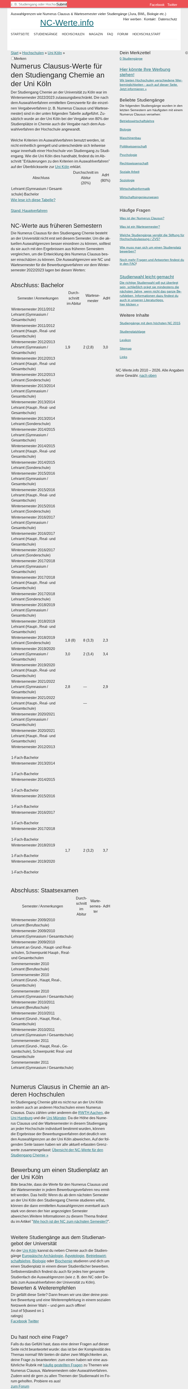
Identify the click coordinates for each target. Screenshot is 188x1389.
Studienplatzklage (132, 331)
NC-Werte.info (67, 22)
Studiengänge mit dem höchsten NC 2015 (150, 323)
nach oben (148, 375)
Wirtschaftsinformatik (135, 188)
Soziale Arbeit (129, 172)
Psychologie (128, 155)
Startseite (20, 34)
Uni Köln (55, 53)
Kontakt (149, 19)
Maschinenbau (130, 138)
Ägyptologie (74, 1256)
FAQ (110, 34)
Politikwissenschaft (133, 146)
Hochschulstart (146, 34)
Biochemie (63, 1261)
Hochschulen (33, 53)
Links (123, 357)
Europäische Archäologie (42, 1256)
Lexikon (125, 340)
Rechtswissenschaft (134, 163)
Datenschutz (167, 19)
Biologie (39, 1261)
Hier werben (132, 19)
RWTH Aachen (90, 1113)
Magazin (96, 34)
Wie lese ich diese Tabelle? (33, 200)
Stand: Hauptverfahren (29, 211)
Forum (122, 34)
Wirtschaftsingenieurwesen (139, 197)
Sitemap (126, 348)
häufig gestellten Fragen (63, 1365)
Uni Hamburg (22, 1118)
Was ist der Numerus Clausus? (142, 218)
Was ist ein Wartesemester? (140, 226)
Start (14, 53)
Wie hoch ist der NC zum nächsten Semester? (70, 1221)
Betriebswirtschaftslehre (137, 121)
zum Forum (20, 1386)
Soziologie (127, 180)
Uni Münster (56, 1118)
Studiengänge (46, 34)
